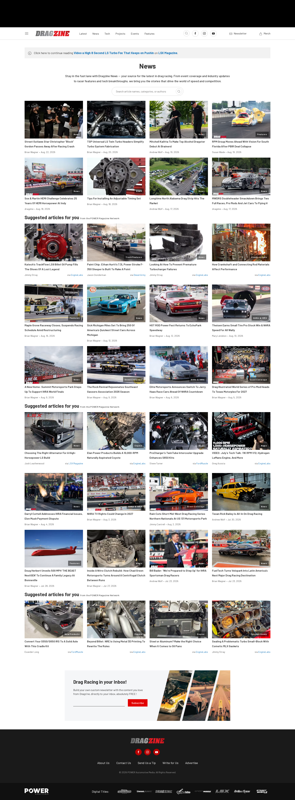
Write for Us (170, 763)
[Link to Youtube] (213, 33)
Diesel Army (139, 274)
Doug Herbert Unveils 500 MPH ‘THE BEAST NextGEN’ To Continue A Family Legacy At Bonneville (50, 575)
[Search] (179, 91)
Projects (120, 33)
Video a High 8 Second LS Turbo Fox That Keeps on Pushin (114, 53)
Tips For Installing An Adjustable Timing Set (114, 198)
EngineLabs (77, 274)
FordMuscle (202, 463)
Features (149, 33)
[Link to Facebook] (195, 33)
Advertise (191, 763)
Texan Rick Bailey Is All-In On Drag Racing (237, 513)
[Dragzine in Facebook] (138, 752)
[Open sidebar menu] (27, 33)
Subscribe (137, 702)
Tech (107, 33)
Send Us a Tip (147, 763)
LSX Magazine (167, 53)
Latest (83, 33)
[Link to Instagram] (204, 33)
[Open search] (186, 33)
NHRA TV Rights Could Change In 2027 (110, 513)
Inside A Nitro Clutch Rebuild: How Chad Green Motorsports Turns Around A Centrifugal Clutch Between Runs (116, 575)
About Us (103, 763)
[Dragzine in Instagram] (147, 752)
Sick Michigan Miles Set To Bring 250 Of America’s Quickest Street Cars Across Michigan (111, 330)
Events (135, 33)
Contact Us (123, 763)
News (95, 33)
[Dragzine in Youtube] (156, 752)
